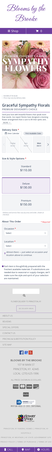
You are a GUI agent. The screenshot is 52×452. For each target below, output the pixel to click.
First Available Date (33, 133)
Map (27, 449)
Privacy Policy (8, 442)
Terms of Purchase (26, 442)
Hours (44, 449)
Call (9, 449)
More (5, 122)
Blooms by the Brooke (26, 14)
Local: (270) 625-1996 (26, 373)
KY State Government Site (38, 437)
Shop (14, 31)
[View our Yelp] (31, 353)
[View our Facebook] (21, 353)
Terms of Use (44, 442)
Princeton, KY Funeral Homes (18, 428)
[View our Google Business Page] (26, 353)
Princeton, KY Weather (12, 437)
